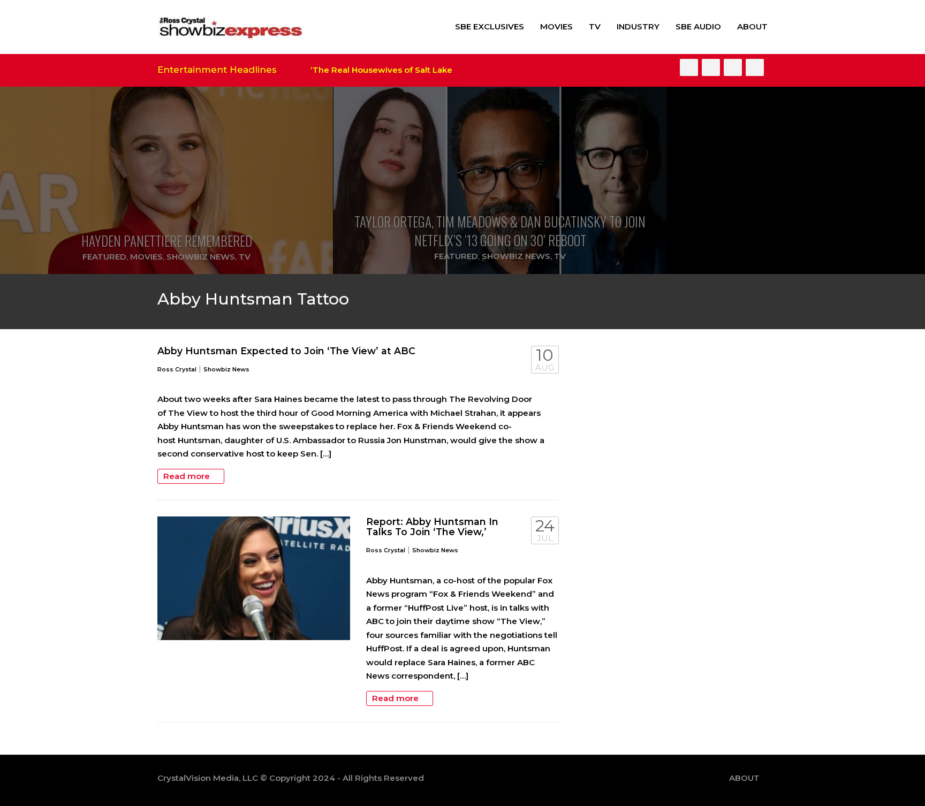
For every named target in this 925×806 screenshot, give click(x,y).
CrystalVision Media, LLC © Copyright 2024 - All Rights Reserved (290, 778)
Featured (104, 257)
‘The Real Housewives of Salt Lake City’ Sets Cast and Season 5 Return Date (453, 70)
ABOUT (752, 26)
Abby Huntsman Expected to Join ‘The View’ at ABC (286, 350)
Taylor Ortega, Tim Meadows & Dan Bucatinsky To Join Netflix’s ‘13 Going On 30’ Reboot (500, 230)
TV (595, 26)
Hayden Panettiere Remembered (166, 240)
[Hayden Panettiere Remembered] (166, 180)
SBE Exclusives (489, 26)
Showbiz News (200, 257)
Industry (638, 26)
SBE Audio (698, 26)
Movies (556, 26)
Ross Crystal (176, 369)
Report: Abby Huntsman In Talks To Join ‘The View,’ (432, 527)
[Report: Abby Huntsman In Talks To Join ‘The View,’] (253, 578)
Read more (187, 476)
